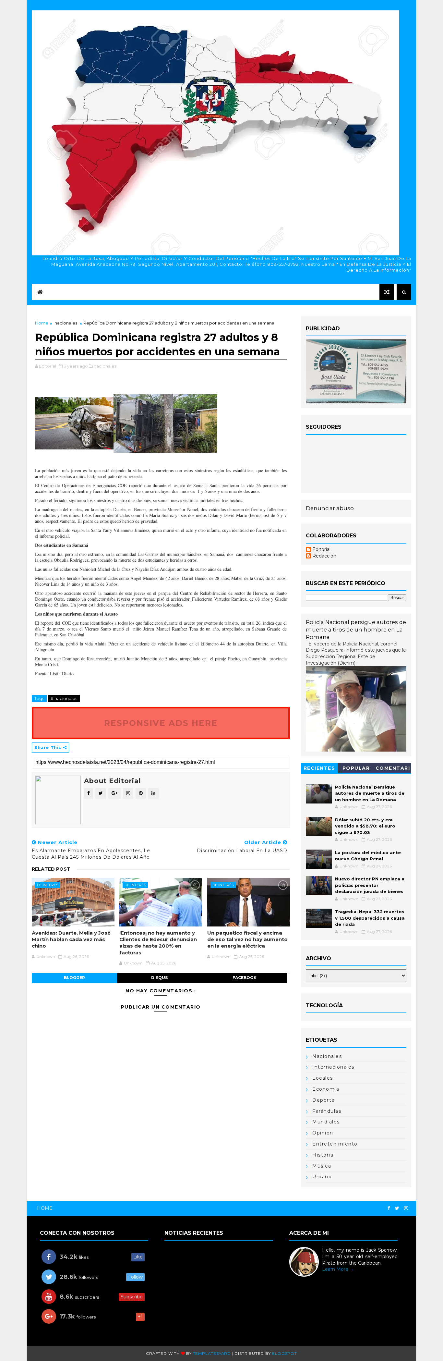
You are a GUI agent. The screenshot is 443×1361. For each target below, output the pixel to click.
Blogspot (284, 1353)
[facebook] (389, 1208)
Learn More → (338, 1269)
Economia (325, 1089)
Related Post (51, 869)
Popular (356, 768)
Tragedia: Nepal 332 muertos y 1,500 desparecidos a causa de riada (370, 918)
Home (41, 322)
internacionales (333, 1067)
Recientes (319, 768)
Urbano (322, 1177)
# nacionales (64, 698)
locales (322, 1078)
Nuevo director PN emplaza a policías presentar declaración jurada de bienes (369, 885)
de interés (47, 885)
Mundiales (326, 1122)
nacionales (65, 322)
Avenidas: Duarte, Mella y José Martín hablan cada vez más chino (71, 939)
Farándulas (326, 1111)
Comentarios (393, 769)
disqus (159, 977)
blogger (74, 977)
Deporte (323, 1100)
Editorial (321, 549)
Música (321, 1166)
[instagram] (406, 1208)
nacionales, (105, 366)
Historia (322, 1155)
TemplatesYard (212, 1353)
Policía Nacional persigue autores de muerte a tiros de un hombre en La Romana (356, 629)
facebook (245, 977)
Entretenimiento (335, 1144)
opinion (322, 1133)
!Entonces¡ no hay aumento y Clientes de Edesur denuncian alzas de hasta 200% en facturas (158, 943)
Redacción (324, 556)
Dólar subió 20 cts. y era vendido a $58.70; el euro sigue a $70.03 (365, 826)
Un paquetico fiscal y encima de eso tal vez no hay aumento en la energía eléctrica (247, 939)
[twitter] (397, 1208)
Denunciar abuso (330, 508)
